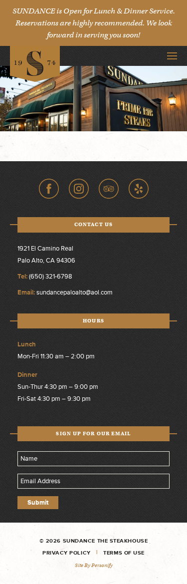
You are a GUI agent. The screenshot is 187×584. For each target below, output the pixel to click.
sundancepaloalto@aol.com (74, 292)
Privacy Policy (66, 553)
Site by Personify (94, 565)
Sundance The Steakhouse (35, 64)
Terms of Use (124, 553)
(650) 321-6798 (50, 277)
